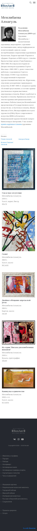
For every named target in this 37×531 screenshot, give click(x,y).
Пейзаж (5, 461)
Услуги (4, 513)
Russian (32, 528)
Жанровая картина (9, 484)
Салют (5, 254)
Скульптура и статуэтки (11, 473)
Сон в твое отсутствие (12, 193)
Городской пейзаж (9, 490)
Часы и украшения (9, 476)
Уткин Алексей (6, 139)
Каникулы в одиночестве (13, 391)
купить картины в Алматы (11, 124)
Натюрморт (6, 464)
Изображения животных (11, 496)
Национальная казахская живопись (15, 487)
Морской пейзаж (8, 493)
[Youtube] (22, 439)
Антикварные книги (9, 467)
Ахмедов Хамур (24, 139)
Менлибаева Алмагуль (11, 196)
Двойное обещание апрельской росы (16, 301)
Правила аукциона (9, 510)
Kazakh (26, 528)
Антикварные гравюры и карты (13, 470)
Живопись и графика (10, 456)
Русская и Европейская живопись (15, 499)
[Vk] (14, 439)
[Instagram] (18, 439)
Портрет (5, 459)
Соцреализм (7, 501)
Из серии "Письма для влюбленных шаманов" (18, 348)
